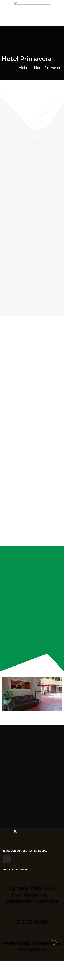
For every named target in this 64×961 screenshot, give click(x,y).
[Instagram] (7, 859)
